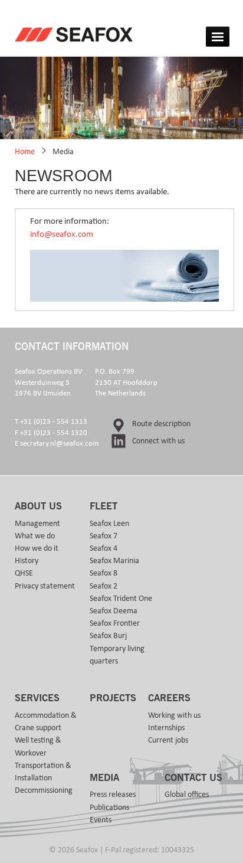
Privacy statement (45, 586)
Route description (161, 424)
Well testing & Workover (38, 746)
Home (25, 152)
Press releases (113, 794)
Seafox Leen (109, 523)
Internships (166, 728)
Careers (169, 698)
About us (38, 506)
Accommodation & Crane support (46, 721)
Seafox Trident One (121, 598)
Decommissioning (44, 790)
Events (100, 820)
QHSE (24, 573)
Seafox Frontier (115, 623)
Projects (113, 698)
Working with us (174, 715)
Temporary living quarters (117, 655)
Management (37, 523)
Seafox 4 (103, 548)
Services (37, 698)
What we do (35, 536)
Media (63, 152)
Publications (109, 807)
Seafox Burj (108, 636)
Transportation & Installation (43, 771)
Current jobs (168, 740)
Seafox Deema (113, 611)
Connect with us (158, 441)
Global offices (187, 794)
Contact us (193, 778)
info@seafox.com (61, 234)
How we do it (36, 548)
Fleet (103, 506)
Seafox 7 (103, 536)
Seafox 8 (103, 573)
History (26, 561)
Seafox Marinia (114, 561)
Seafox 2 (103, 586)
